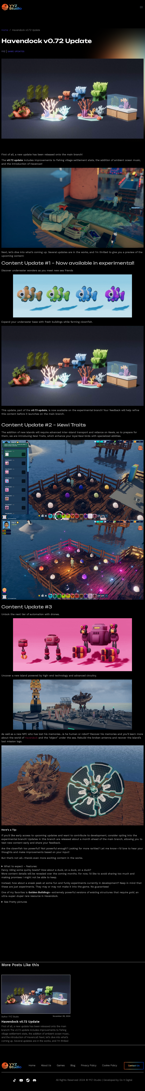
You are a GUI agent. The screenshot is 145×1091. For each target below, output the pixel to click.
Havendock (31, 737)
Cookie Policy (109, 1065)
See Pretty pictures (15, 901)
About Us (46, 1065)
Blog (72, 1065)
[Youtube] (21, 1080)
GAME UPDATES (16, 51)
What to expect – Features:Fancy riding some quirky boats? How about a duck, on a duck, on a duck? (46, 868)
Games (61, 1065)
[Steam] (28, 1080)
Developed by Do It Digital (117, 1080)
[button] (141, 7)
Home (4, 30)
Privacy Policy (88, 1065)
